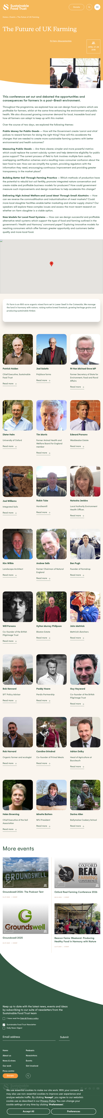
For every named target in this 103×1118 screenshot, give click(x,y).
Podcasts (30, 1051)
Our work (7, 1066)
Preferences (73, 1111)
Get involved (32, 1066)
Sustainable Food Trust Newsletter (21, 1025)
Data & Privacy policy (29, 1018)
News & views (9, 1061)
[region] (51, 1101)
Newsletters (31, 1056)
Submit (64, 1037)
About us (7, 1056)
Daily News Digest (14, 1028)
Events (12, 17)
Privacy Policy (47, 1101)
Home (5, 17)
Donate (76, 7)
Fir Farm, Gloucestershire (60, 41)
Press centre (8, 1071)
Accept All (28, 1111)
